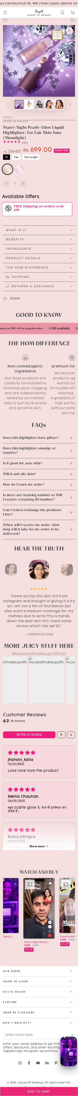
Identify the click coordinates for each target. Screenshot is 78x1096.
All (6, 157)
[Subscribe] (72, 1035)
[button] (62, 12)
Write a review (29, 734)
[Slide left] (7, 104)
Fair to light (30, 157)
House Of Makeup (15, 122)
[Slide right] (70, 104)
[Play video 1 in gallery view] (39, 104)
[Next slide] (72, 20)
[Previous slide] (5, 20)
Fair (16, 157)
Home (7, 117)
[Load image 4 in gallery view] (59, 104)
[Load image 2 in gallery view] (29, 104)
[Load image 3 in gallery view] (49, 104)
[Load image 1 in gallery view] (19, 104)
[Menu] (5, 12)
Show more (37, 846)
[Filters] (61, 734)
